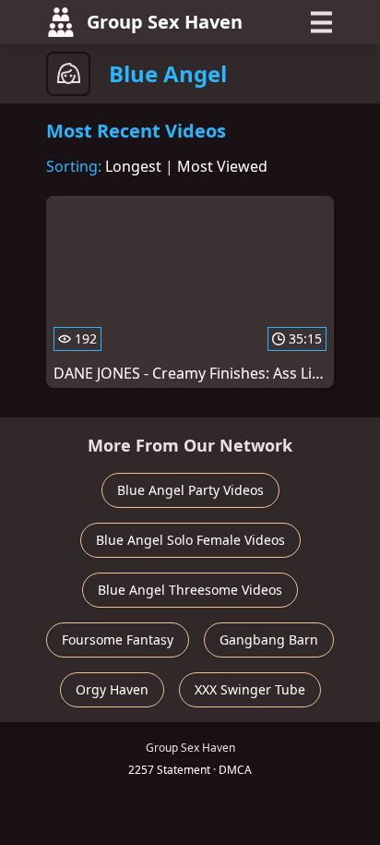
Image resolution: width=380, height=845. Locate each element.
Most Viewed (222, 166)
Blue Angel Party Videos (190, 490)
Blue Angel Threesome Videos (190, 589)
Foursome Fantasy (117, 639)
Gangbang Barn (269, 639)
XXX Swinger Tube (250, 689)
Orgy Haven (112, 689)
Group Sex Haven (165, 21)
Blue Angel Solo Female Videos (190, 540)
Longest (133, 166)
